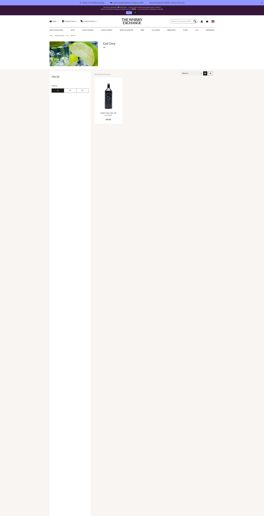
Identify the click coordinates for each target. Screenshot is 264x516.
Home (51, 35)
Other (185, 30)
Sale (197, 30)
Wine (142, 30)
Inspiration (210, 30)
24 (58, 90)
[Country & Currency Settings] (212, 21)
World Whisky (106, 30)
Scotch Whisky (88, 30)
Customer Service (89, 21)
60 (70, 90)
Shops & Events (70, 21)
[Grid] (205, 73)
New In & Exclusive (56, 30)
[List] (210, 73)
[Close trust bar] (261, 2)
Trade (54, 21)
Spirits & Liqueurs (126, 30)
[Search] (195, 21)
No (135, 12)
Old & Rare (156, 30)
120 (82, 90)
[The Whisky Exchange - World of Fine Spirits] (132, 21)
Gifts (73, 30)
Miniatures (171, 30)
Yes (129, 12)
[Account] (201, 21)
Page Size (54, 86)
